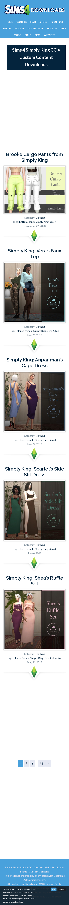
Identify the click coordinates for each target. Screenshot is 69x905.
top (57, 330)
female (28, 330)
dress (23, 439)
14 (41, 763)
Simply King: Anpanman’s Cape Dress (34, 362)
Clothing (40, 217)
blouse (20, 330)
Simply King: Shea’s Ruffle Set (34, 580)
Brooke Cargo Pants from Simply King (34, 157)
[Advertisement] (34, 110)
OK (53, 889)
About (62, 889)
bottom (23, 221)
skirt (54, 657)
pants (32, 221)
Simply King (42, 221)
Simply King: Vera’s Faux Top (34, 253)
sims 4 (53, 221)
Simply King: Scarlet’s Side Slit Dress (34, 471)
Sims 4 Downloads (34, 10)
